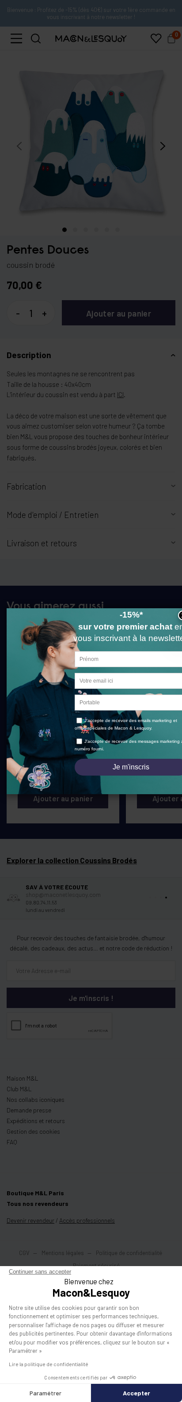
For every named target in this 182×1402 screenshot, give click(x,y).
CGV (24, 1252)
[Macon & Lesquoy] (91, 38)
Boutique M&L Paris (35, 1193)
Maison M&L (22, 1078)
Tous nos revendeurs (37, 1203)
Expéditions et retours (36, 1120)
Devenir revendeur (30, 1220)
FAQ (12, 1142)
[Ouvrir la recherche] (36, 38)
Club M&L (19, 1089)
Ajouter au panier (118, 313)
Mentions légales (63, 1252)
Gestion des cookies (33, 1131)
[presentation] (19, 145)
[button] (16, 38)
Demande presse (29, 1110)
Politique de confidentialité (129, 1252)
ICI (120, 394)
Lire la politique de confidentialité (48, 1364)
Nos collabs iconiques (35, 1099)
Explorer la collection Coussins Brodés (72, 860)
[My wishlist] (156, 38)
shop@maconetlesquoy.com (63, 894)
